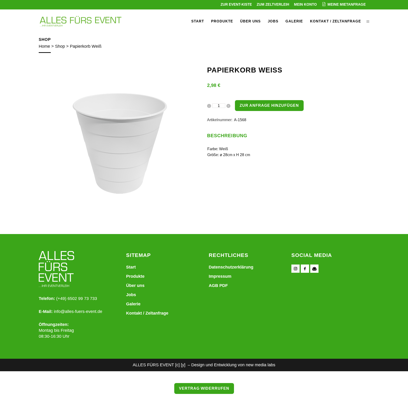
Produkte (135, 276)
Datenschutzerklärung (231, 267)
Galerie (133, 304)
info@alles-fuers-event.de (78, 311)
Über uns (135, 285)
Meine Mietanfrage (346, 4)
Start (131, 267)
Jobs (131, 294)
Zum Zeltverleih (273, 4)
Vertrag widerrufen (204, 388)
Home (44, 46)
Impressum (220, 276)
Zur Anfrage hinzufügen (269, 105)
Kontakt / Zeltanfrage (147, 313)
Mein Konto (305, 4)
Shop (60, 46)
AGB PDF (218, 285)
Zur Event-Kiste (236, 4)
